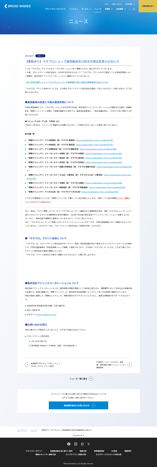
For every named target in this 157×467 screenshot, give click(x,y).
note (82, 444)
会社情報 (119, 9)
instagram (75, 444)
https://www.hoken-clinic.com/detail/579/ (94, 144)
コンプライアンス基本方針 (76, 454)
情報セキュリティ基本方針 (45, 454)
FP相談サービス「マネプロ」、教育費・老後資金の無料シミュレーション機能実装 (111, 365)
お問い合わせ (117, 4)
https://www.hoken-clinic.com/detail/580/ (98, 149)
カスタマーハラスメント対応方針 (109, 454)
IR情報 (107, 9)
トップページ (22, 430)
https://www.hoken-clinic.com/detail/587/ (107, 187)
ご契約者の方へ (147, 6)
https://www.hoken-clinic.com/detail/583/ (103, 162)
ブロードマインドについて (55, 9)
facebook (68, 444)
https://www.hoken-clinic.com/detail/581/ (103, 153)
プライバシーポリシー (34, 451)
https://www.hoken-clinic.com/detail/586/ (103, 183)
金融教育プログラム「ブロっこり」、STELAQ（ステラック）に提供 (45, 364)
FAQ (106, 4)
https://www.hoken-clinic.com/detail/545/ (100, 191)
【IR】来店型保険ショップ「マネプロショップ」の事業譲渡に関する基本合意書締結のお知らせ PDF (66, 82)
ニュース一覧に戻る (78, 378)
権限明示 (127, 451)
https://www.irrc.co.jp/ (47, 314)
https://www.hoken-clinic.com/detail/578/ (94, 140)
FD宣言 (114, 451)
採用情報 (128, 4)
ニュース (98, 9)
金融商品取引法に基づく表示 (61, 451)
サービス (85, 9)
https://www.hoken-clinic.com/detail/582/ (103, 158)
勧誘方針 (83, 451)
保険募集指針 (99, 451)
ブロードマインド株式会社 (17, 6)
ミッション (73, 9)
